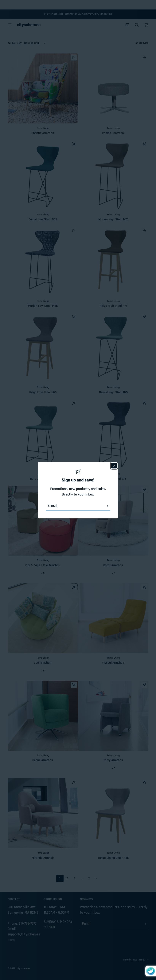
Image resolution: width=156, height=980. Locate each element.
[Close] (114, 465)
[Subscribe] (107, 506)
